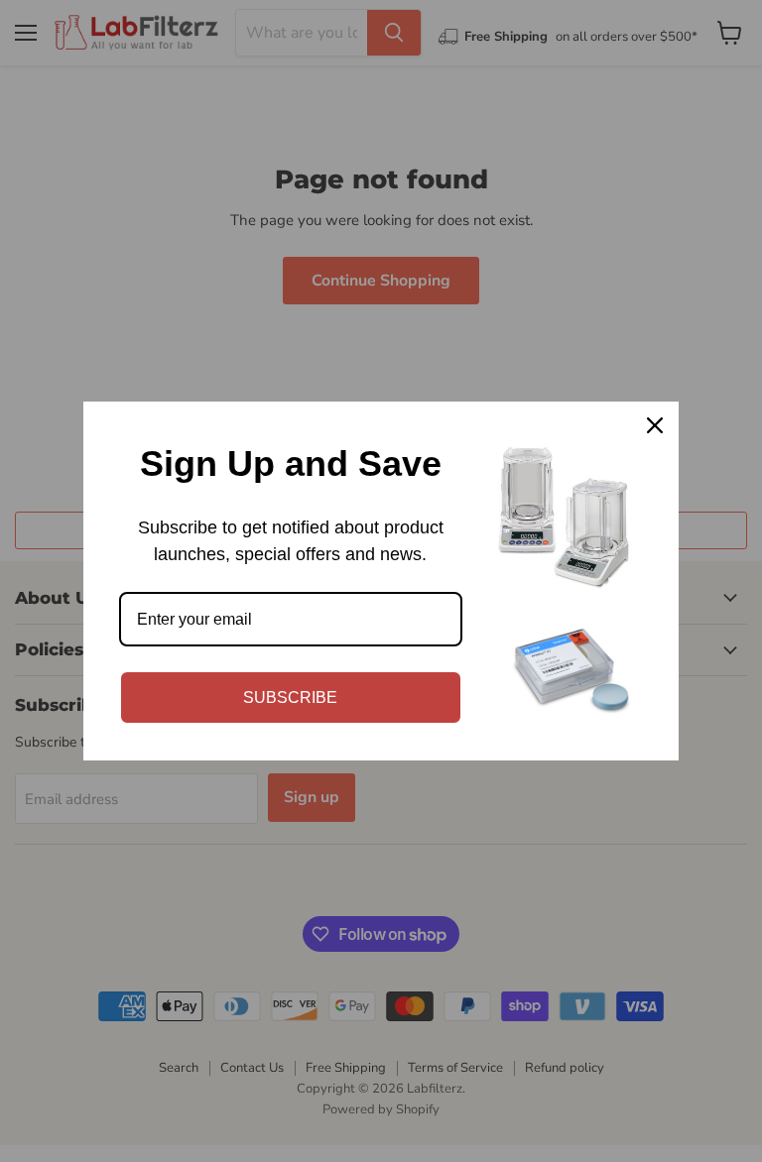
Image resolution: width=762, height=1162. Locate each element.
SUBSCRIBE (290, 697)
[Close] (655, 425)
